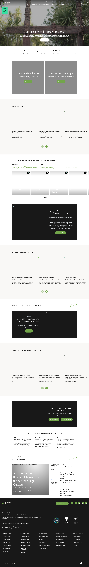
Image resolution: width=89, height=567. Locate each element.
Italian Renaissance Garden (26, 545)
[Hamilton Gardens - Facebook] (72, 503)
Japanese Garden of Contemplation (24, 549)
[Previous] (42, 146)
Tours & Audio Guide (60, 232)
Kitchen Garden (41, 542)
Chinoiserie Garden (7, 536)
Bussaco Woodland (77, 536)
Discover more (28, 81)
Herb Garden (41, 539)
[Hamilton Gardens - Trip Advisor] (86, 503)
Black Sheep (20, 563)
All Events (74, 305)
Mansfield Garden (6, 542)
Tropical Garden (6, 551)
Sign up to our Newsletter (62, 503)
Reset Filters (68, 167)
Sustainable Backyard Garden (44, 545)
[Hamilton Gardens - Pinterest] (83, 503)
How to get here (7, 527)
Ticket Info (17, 527)
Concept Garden (6, 539)
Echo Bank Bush (77, 539)
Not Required (51, 167)
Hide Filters (75, 167)
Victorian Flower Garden (60, 545)
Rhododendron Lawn (60, 539)
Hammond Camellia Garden (61, 536)
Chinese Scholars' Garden (25, 536)
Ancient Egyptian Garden (43, 536)
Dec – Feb (22, 167)
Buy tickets (45, 39)
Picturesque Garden (7, 545)
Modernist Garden (24, 552)
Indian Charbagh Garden (25, 542)
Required (43, 167)
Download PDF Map (67, 419)
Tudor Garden (5, 554)
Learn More (29, 330)
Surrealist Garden (6, 548)
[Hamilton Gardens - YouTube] (79, 503)
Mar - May (29, 167)
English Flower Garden (25, 539)
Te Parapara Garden (42, 548)
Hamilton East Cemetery (78, 542)
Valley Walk (76, 545)
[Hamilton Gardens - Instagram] (76, 503)
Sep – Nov (15, 167)
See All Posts (73, 458)
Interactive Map (55, 419)
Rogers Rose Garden (60, 542)
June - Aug (35, 167)
